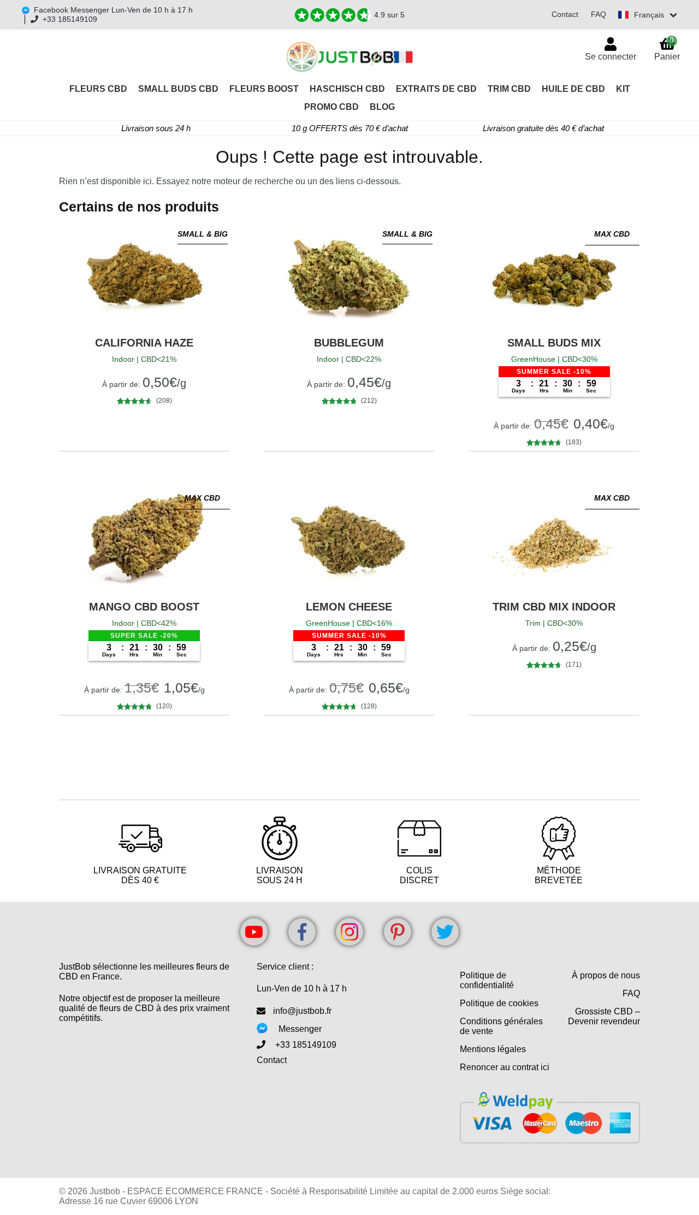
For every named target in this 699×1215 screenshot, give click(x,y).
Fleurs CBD (98, 88)
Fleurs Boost (264, 88)
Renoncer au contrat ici (504, 1067)
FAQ (598, 14)
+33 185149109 (70, 19)
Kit (623, 88)
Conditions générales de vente (501, 1026)
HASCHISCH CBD (347, 88)
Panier (667, 48)
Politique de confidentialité (487, 980)
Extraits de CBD (436, 88)
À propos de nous (606, 975)
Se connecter (610, 56)
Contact (565, 14)
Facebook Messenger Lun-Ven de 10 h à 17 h (113, 9)
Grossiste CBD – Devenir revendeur (604, 1016)
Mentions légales (493, 1049)
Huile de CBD (573, 88)
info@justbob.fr (302, 1011)
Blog (382, 106)
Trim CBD (509, 88)
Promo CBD (331, 106)
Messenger (300, 1029)
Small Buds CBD (178, 88)
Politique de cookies (499, 1003)
